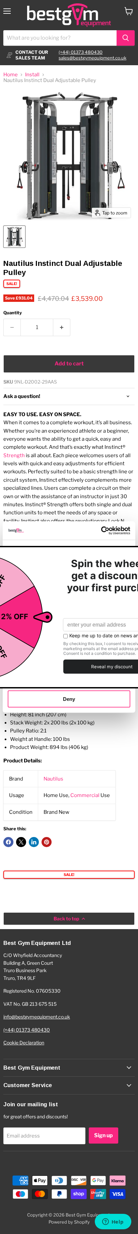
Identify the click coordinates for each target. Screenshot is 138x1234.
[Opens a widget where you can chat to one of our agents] (112, 1222)
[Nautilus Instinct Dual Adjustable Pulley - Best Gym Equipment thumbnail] (14, 236)
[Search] (126, 38)
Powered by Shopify (69, 1222)
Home (10, 75)
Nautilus (53, 779)
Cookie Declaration (23, 1042)
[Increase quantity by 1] (61, 327)
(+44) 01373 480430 (80, 52)
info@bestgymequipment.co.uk (36, 1017)
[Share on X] (21, 842)
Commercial (84, 795)
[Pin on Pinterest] (47, 842)
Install (32, 75)
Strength (14, 455)
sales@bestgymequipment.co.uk (92, 58)
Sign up (103, 1135)
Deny (69, 699)
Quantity (12, 312)
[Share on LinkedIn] (34, 842)
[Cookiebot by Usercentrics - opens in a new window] (101, 530)
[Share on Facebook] (8, 842)
